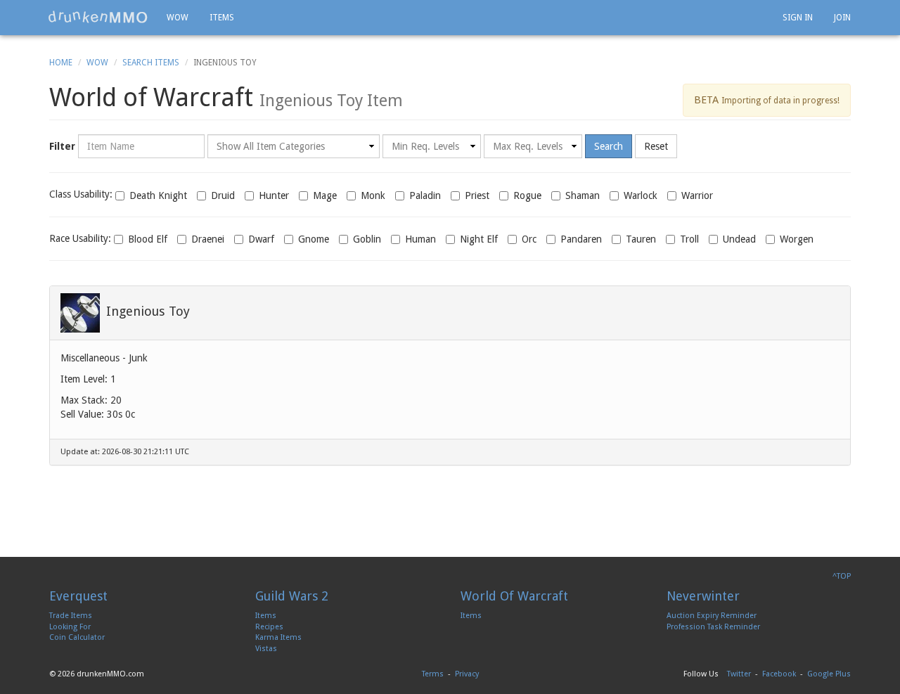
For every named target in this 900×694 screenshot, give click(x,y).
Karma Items (278, 637)
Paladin (425, 195)
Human (420, 239)
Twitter (739, 674)
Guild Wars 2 (291, 596)
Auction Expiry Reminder (712, 615)
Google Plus (829, 674)
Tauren (641, 239)
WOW (177, 18)
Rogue (527, 195)
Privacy (467, 674)
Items (222, 18)
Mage (325, 195)
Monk (373, 195)
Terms (433, 674)
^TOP (841, 576)
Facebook (779, 674)
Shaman (582, 195)
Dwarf (261, 239)
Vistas (266, 648)
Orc (529, 239)
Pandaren (581, 239)
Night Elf (479, 239)
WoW (97, 63)
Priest (477, 195)
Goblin (367, 239)
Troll (689, 239)
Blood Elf (147, 239)
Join (842, 18)
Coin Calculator (77, 637)
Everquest (78, 596)
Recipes (269, 626)
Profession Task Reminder (713, 626)
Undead (739, 239)
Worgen (797, 239)
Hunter (274, 195)
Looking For (70, 626)
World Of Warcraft (514, 596)
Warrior (697, 195)
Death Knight (158, 195)
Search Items (150, 63)
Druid (223, 195)
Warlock (640, 195)
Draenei (207, 239)
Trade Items (70, 615)
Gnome (313, 239)
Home (60, 63)
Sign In (798, 18)
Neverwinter (703, 596)
